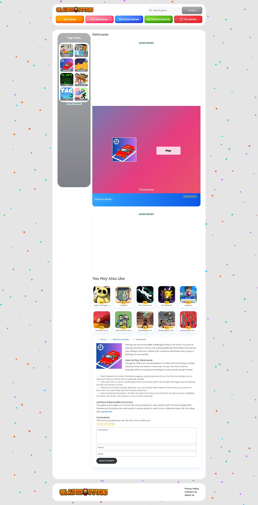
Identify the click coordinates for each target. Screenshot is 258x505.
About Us (189, 495)
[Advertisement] (74, 145)
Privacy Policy (192, 489)
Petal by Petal (101, 331)
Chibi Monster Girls (123, 331)
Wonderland (166, 305)
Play (168, 150)
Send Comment (106, 461)
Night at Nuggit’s (101, 305)
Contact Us (191, 492)
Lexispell (123, 305)
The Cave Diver (145, 305)
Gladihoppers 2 (145, 331)
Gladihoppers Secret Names (188, 331)
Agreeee (188, 305)
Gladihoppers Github (166, 331)
